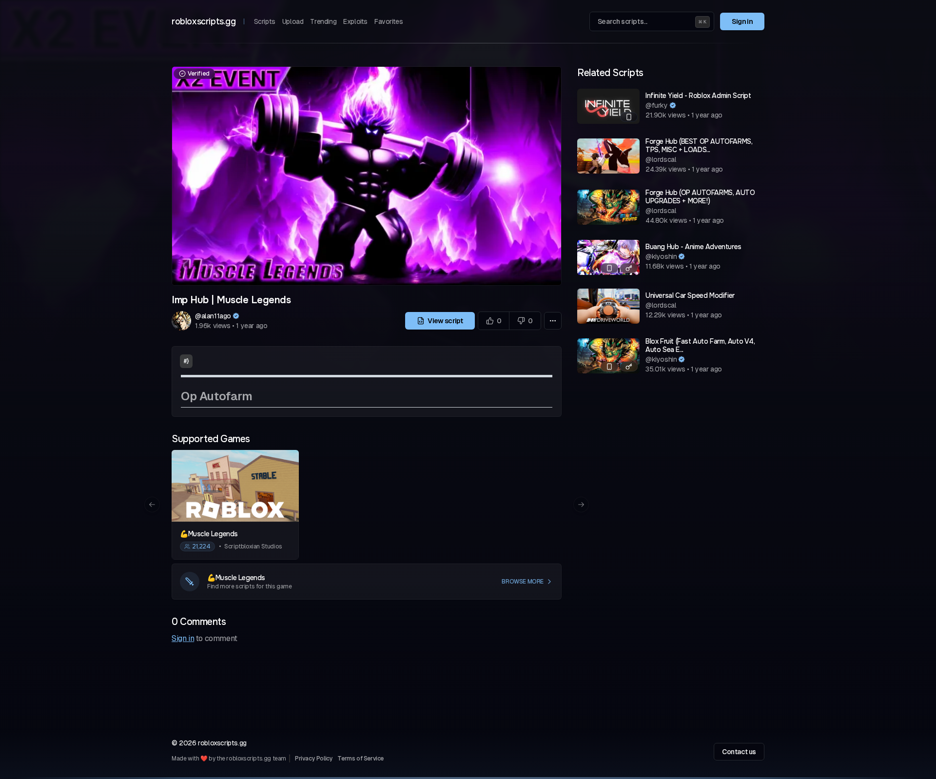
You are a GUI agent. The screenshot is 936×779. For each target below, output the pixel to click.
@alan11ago (213, 316)
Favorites (388, 21)
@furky (656, 105)
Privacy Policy (313, 758)
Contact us (739, 752)
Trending (323, 21)
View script (445, 321)
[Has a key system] (629, 268)
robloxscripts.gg (204, 21)
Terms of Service (360, 758)
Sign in (742, 21)
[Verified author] (236, 316)
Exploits (355, 21)
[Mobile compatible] (629, 117)
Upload (293, 21)
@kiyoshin (661, 256)
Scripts (264, 21)
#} (186, 361)
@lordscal (660, 159)
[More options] (553, 321)
